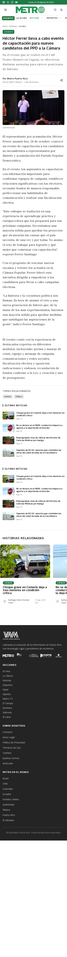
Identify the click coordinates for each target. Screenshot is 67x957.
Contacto (7, 732)
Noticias (34, 18)
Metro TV (8, 698)
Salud (5, 689)
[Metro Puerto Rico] (8, 655)
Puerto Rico (9, 815)
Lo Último (8, 675)
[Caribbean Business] (33, 655)
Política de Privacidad (14, 742)
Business (7, 707)
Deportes (52, 18)
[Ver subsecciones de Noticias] (42, 18)
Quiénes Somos (11, 758)
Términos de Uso (12, 747)
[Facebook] (4, 2)
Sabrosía (7, 712)
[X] (8, 2)
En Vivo (6, 671)
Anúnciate (8, 763)
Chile (5, 783)
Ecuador (7, 794)
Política (19, 396)
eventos (7, 396)
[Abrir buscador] (55, 10)
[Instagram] (12, 2)
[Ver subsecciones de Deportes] (60, 18)
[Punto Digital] (46, 655)
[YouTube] (16, 2)
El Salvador (8, 820)
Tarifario (7, 752)
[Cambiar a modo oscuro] (61, 10)
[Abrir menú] (5, 10)
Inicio (5, 26)
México (6, 809)
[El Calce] (21, 655)
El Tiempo (8, 703)
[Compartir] (61, 80)
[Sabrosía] (58, 655)
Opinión (7, 694)
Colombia (8, 788)
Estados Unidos (11, 799)
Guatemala (8, 804)
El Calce (7, 717)
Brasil (5, 778)
